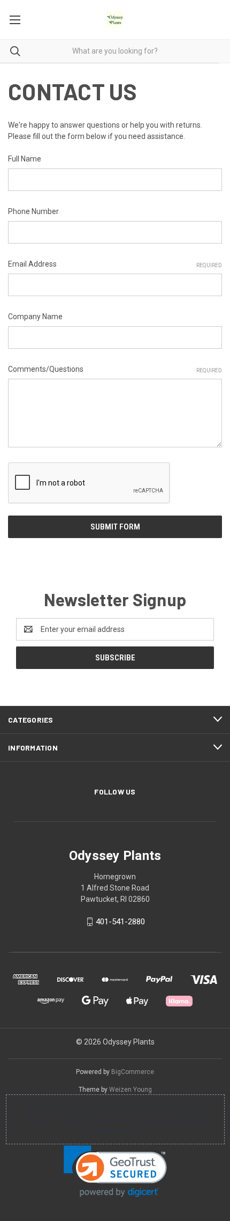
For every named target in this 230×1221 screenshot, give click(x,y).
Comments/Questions (115, 369)
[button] (115, 1171)
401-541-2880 (120, 921)
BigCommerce (132, 1072)
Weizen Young (130, 1089)
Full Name (24, 159)
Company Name (35, 316)
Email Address (115, 264)
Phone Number (33, 211)
